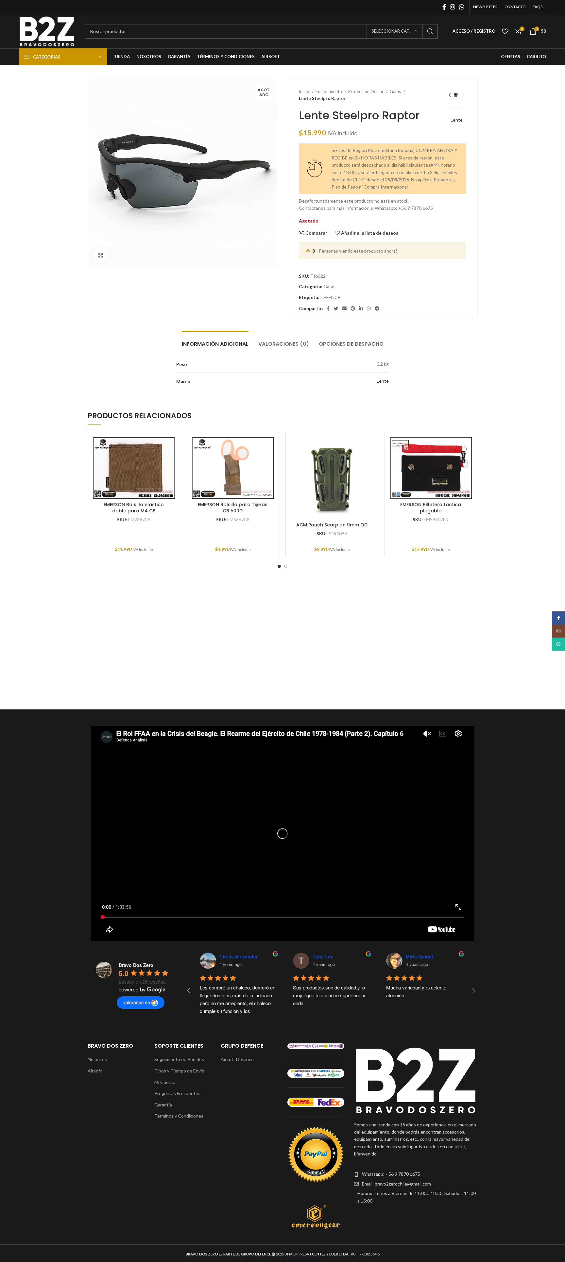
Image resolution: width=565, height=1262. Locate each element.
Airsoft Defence (237, 1059)
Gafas (396, 91)
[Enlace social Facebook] (444, 7)
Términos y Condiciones (178, 1116)
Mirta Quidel (419, 956)
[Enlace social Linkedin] (361, 308)
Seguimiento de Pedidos (179, 1059)
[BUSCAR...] (430, 31)
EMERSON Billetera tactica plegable (430, 507)
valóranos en (136, 1002)
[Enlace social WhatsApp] (461, 7)
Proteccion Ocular (366, 91)
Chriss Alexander (238, 956)
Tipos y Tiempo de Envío (179, 1070)
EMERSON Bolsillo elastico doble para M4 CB (134, 507)
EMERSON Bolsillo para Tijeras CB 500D (232, 507)
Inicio (304, 91)
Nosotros (97, 1059)
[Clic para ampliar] (101, 255)
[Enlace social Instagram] (452, 7)
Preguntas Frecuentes (177, 1093)
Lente (457, 120)
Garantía (163, 1104)
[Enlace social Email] (344, 308)
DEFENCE (330, 297)
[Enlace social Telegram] (377, 308)
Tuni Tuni (323, 956)
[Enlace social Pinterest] (353, 308)
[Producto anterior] (449, 95)
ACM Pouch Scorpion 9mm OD (332, 525)
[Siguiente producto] (462, 95)
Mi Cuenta (165, 1082)
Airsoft (95, 1070)
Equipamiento (329, 91)
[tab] (215, 341)
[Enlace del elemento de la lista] (415, 1174)
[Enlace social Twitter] (336, 308)
